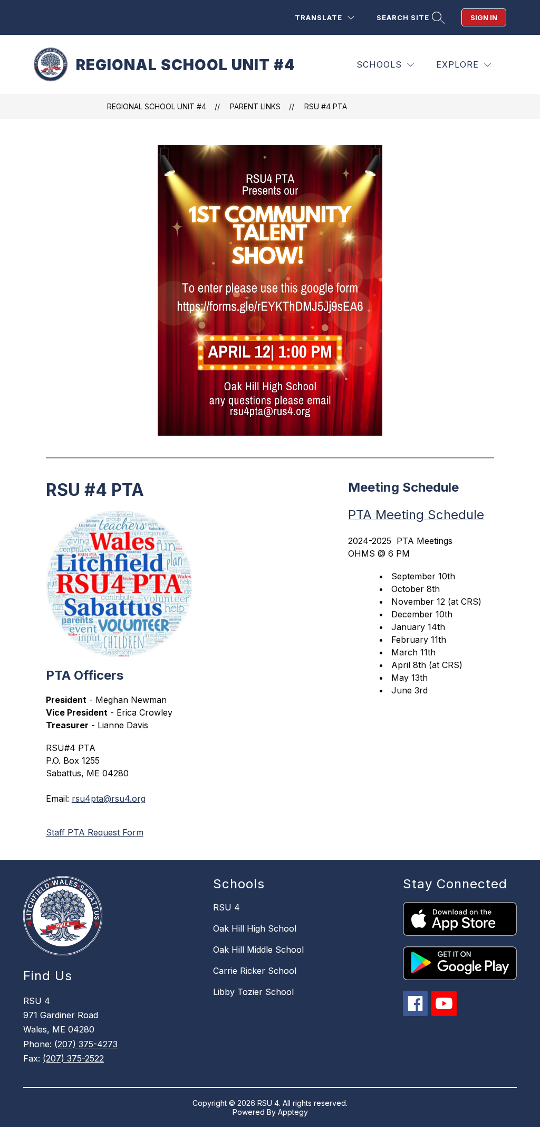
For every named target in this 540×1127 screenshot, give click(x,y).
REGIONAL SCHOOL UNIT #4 (156, 106)
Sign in (483, 17)
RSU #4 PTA (325, 106)
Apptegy (293, 1111)
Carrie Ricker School (254, 970)
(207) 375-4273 (86, 1044)
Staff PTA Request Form (94, 832)
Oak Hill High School (254, 928)
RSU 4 (226, 907)
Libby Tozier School (253, 992)
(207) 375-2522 (73, 1058)
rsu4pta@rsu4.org (109, 798)
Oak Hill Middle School (258, 949)
